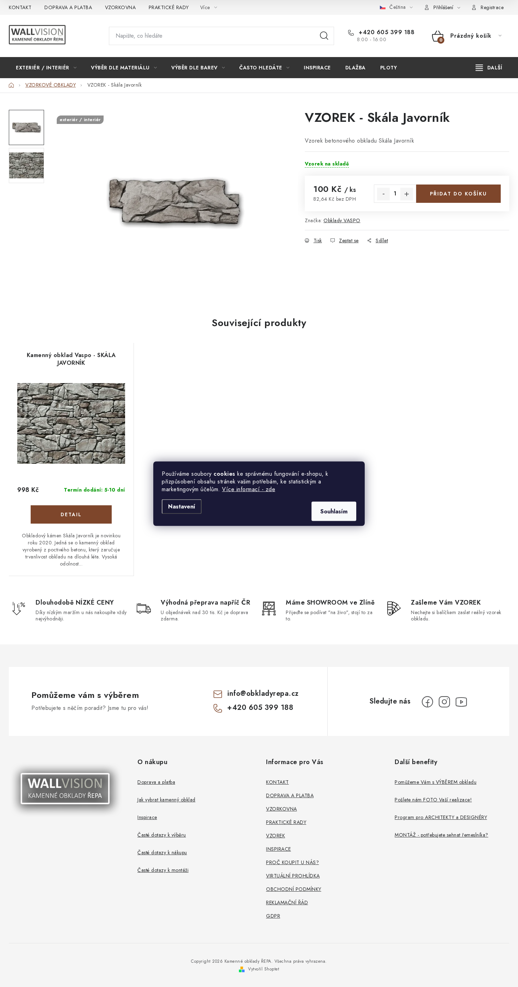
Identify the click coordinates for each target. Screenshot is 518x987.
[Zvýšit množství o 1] (406, 194)
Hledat (324, 36)
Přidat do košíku (458, 193)
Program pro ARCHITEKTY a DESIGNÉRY (441, 817)
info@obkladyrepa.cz (263, 693)
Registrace (492, 7)
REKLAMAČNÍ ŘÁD (287, 902)
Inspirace (147, 817)
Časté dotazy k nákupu (162, 852)
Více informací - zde (248, 489)
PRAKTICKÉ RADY (169, 7)
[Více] (489, 67)
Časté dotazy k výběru (161, 834)
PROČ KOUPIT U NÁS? (292, 862)
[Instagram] (444, 701)
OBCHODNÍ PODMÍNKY (293, 889)
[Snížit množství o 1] (383, 194)
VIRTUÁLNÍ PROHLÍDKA (293, 875)
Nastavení (181, 506)
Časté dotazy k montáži (163, 870)
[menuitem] (46, 67)
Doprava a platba (156, 782)
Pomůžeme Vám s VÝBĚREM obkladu (435, 782)
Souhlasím (333, 511)
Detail (71, 514)
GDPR (273, 915)
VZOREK (275, 835)
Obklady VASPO (341, 220)
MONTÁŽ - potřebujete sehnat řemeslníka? (441, 834)
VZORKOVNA (120, 7)
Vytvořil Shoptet (263, 969)
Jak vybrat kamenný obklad (166, 799)
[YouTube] (461, 701)
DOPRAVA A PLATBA (68, 7)
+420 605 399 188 (385, 32)
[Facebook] (427, 701)
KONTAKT (20, 7)
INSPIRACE (278, 848)
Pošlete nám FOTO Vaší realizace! (433, 799)
